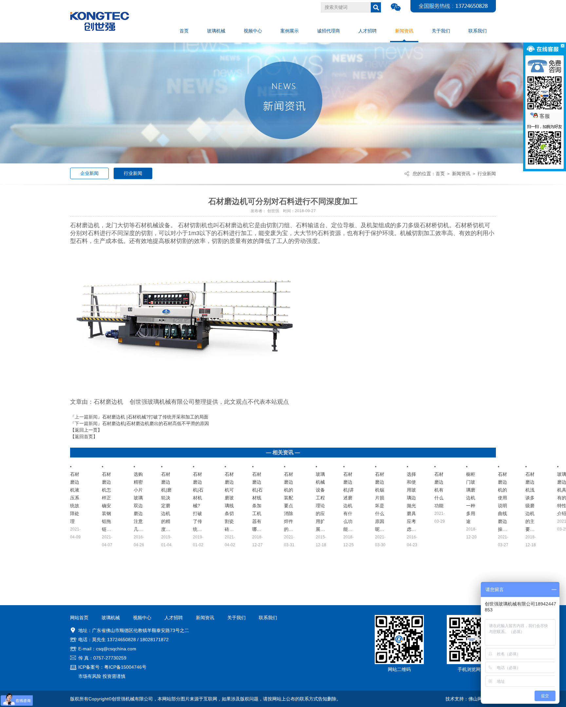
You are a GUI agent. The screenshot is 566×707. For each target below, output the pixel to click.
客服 (544, 116)
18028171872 (154, 639)
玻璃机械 (111, 617)
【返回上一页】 (86, 430)
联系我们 (268, 617)
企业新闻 (89, 173)
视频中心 (142, 617)
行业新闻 (133, 173)
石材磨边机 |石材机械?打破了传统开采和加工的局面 (155, 416)
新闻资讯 (461, 173)
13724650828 (121, 639)
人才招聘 (173, 617)
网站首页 (79, 617)
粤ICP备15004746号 (125, 667)
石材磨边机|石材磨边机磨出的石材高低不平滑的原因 (155, 423)
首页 (440, 173)
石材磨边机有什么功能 (438, 490)
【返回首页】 (84, 436)
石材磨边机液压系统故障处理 (74, 498)
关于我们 (236, 617)
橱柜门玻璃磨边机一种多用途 (470, 498)
